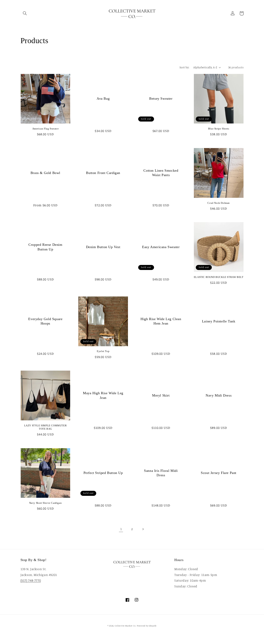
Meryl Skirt (161, 395)
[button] (24, 13)
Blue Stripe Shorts (218, 128)
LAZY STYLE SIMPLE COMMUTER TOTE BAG (45, 427)
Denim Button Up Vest (103, 247)
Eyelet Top (103, 351)
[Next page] (143, 529)
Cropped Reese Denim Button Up (45, 247)
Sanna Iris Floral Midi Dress (161, 473)
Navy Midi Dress (219, 395)
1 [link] (121, 529)
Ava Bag (103, 98)
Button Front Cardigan (103, 173)
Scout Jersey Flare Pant (218, 473)
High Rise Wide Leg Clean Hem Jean (161, 321)
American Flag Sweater (45, 128)
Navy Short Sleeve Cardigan (45, 502)
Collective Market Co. (125, 626)
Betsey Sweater (160, 98)
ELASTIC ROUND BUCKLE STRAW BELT (219, 277)
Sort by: (184, 67)
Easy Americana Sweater (161, 247)
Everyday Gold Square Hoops (45, 321)
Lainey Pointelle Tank (218, 321)
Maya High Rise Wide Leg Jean (103, 395)
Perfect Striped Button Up (103, 473)
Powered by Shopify (147, 626)
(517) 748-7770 (30, 580)
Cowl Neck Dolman (218, 202)
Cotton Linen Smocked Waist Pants (160, 173)
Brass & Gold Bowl (45, 173)
